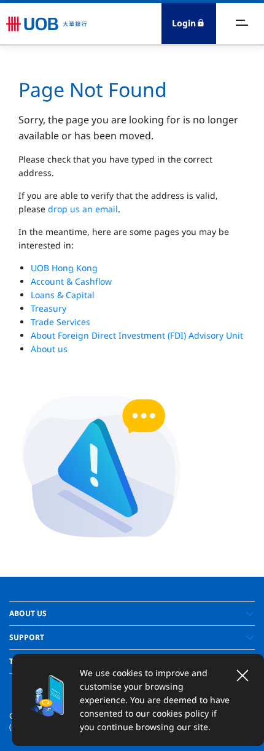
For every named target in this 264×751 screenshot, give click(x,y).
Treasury (48, 308)
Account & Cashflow (71, 281)
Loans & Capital (63, 295)
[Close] (242, 675)
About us (49, 349)
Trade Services (60, 322)
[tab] (132, 613)
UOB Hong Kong (64, 268)
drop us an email (83, 209)
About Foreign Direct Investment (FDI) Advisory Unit (137, 335)
